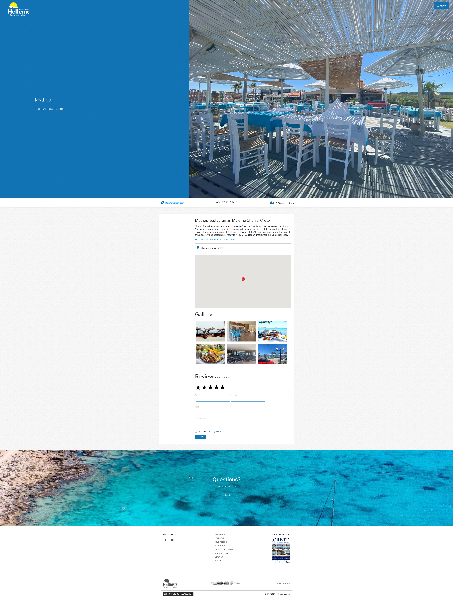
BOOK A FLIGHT (220, 542)
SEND (200, 437)
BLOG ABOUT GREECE (223, 553)
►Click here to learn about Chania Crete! (215, 239)
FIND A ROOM (220, 535)
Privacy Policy (214, 431)
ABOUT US (218, 557)
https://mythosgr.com (174, 203)
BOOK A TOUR (220, 546)
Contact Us (226, 495)
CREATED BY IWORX (282, 583)
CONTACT (218, 561)
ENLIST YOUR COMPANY (224, 550)
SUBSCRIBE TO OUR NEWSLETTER (178, 594)
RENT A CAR (219, 538)
